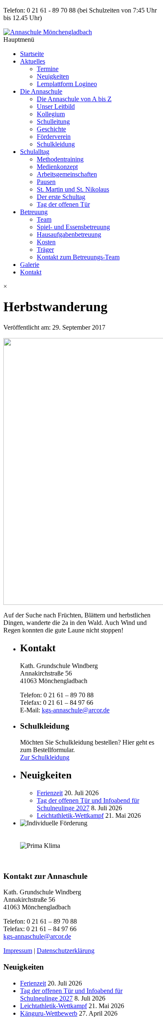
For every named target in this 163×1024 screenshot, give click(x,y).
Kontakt (30, 272)
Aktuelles (32, 61)
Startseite (32, 53)
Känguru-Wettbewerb (48, 1013)
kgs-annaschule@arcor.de (76, 710)
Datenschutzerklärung (65, 950)
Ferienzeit (50, 792)
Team (44, 219)
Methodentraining (60, 159)
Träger (45, 249)
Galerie (29, 264)
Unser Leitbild (56, 106)
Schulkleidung (56, 144)
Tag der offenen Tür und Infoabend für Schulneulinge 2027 (88, 804)
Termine (48, 68)
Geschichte (51, 129)
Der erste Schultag (61, 196)
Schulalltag (34, 151)
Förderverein (54, 136)
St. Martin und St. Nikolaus (73, 189)
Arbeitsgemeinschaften (67, 174)
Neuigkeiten (53, 76)
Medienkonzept (57, 166)
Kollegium (51, 114)
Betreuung (34, 211)
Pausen (46, 181)
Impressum (17, 950)
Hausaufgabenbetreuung (69, 234)
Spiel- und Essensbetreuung (73, 226)
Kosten (46, 242)
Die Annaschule (41, 91)
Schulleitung (53, 121)
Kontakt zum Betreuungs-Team (78, 257)
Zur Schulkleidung (44, 757)
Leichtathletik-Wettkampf (70, 815)
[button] (81, 286)
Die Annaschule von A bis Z (74, 98)
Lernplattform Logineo (67, 83)
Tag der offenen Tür (63, 204)
